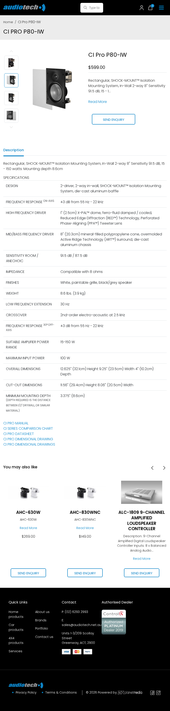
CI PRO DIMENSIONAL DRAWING (28, 439)
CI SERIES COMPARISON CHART (28, 428)
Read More (97, 101)
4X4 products (16, 640)
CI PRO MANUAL (15, 423)
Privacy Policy (26, 692)
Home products (16, 614)
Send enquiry (113, 119)
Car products (16, 627)
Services (15, 651)
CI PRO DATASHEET (18, 433)
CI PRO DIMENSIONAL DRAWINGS (29, 444)
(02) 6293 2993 (76, 612)
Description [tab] (13, 150)
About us (42, 612)
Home (8, 22)
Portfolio (41, 628)
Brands (40, 620)
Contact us (44, 637)
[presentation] (152, 468)
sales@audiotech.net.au (81, 625)
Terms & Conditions (61, 692)
